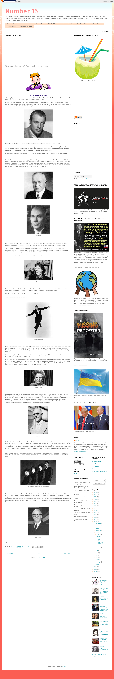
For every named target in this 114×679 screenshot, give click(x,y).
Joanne (78, 440)
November (98, 526)
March (97, 559)
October (97, 528)
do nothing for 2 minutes (98, 463)
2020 (95, 506)
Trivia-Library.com (96, 461)
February (97, 562)
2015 (95, 517)
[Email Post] (32, 546)
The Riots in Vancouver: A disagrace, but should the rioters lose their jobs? (103, 607)
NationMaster (95, 469)
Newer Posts (10, 553)
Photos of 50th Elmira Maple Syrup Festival (103, 640)
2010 (95, 571)
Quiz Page (70, 24)
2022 (95, 501)
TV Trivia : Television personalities (56, 24)
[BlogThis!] (37, 547)
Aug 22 (99, 534)
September (98, 530)
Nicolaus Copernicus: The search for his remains (103, 599)
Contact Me (16, 24)
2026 (95, 492)
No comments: (26, 546)
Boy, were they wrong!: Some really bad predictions (27, 66)
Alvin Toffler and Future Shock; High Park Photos (104, 623)
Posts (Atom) (41, 557)
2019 (95, 508)
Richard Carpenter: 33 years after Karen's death (103, 615)
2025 (95, 494)
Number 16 (21, 11)
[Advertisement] (38, 51)
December (98, 523)
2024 (95, 497)
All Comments (98, 483)
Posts (96, 480)
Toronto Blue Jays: (97, 24)
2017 (95, 512)
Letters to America (11, 26)
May (96, 555)
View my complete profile (80, 451)
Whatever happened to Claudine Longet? (103, 648)
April (96, 557)
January (97, 564)
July (96, 550)
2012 (95, 567)
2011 (95, 569)
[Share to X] (39, 547)
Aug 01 (99, 547)
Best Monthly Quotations (26, 26)
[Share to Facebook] (41, 547)
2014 (95, 519)
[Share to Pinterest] (42, 547)
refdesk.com (95, 466)
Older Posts (67, 553)
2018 (95, 510)
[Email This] (36, 547)
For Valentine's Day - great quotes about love (103, 582)
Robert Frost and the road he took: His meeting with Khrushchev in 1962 (103, 591)
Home (8, 24)
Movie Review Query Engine (99, 471)
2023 (95, 499)
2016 (95, 515)
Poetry (43, 24)
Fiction (36, 24)
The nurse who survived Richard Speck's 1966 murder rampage (103, 632)
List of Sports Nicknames (83, 24)
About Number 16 (26, 24)
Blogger (64, 666)
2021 (95, 503)
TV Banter (77, 474)
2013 (95, 521)
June (96, 553)
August (97, 532)
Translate (86, 178)
